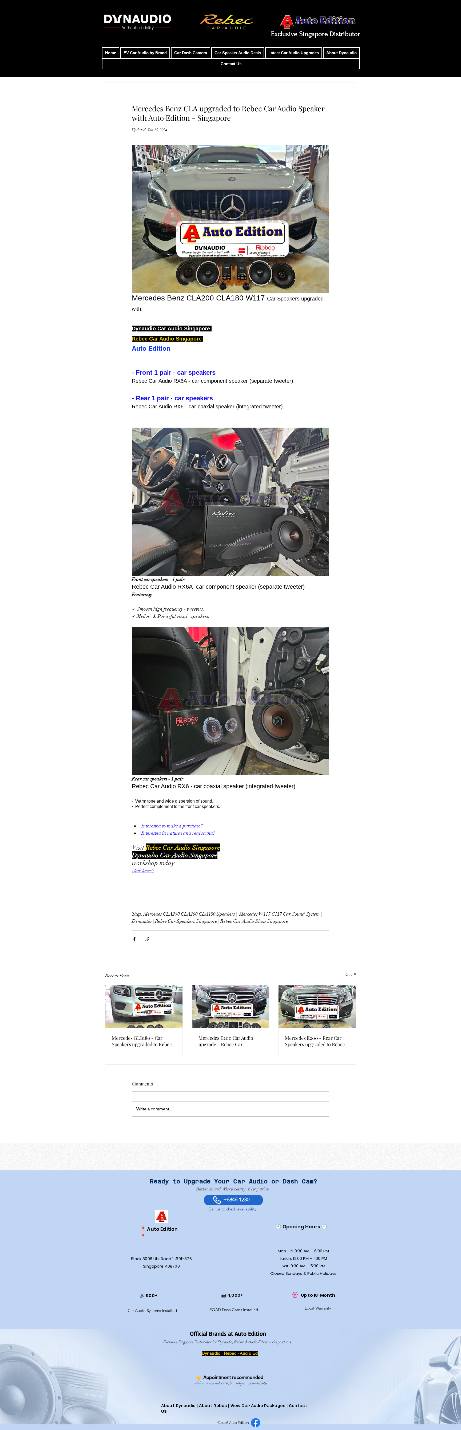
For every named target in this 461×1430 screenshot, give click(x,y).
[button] (145, 52)
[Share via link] (147, 939)
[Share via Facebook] (134, 939)
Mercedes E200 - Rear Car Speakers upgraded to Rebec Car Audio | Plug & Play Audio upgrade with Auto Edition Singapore (315, 1041)
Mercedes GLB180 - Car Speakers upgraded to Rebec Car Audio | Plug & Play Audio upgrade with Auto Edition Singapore (142, 1041)
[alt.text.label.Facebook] (255, 1423)
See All (350, 975)
